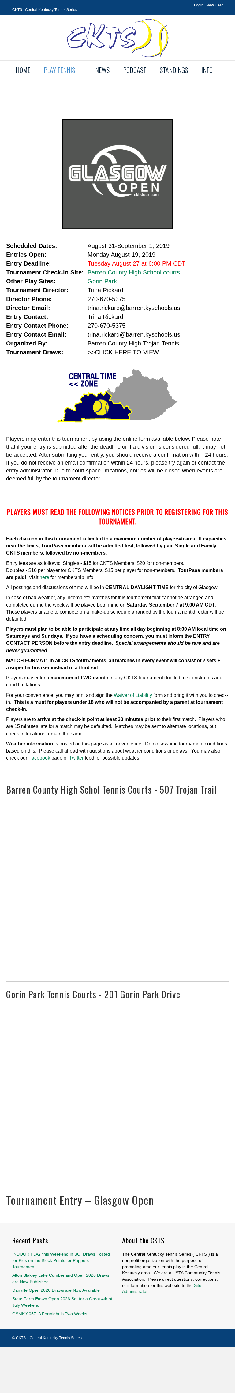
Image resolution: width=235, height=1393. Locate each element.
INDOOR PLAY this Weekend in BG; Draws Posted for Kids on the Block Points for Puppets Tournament (61, 1260)
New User (214, 5)
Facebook (39, 757)
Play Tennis (59, 70)
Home (23, 70)
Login (198, 5)
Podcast (134, 70)
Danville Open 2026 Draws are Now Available (56, 1290)
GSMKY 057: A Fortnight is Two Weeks (49, 1313)
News (102, 70)
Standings (174, 70)
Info (207, 70)
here (44, 577)
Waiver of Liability (133, 695)
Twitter (76, 757)
